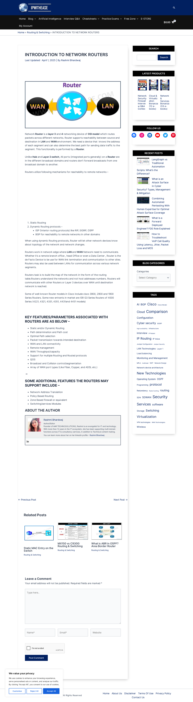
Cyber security (146, 323)
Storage (140, 411)
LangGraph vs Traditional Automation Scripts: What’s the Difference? (152, 166)
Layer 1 (160, 349)
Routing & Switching (32, 555)
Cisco (152, 304)
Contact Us (138, 697)
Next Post (121, 500)
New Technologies (151, 373)
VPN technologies (143, 422)
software (157, 404)
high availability (142, 328)
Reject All (34, 691)
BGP (143, 304)
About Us (117, 693)
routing (164, 390)
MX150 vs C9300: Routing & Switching (70, 545)
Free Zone (129, 18)
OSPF (160, 379)
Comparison (157, 311)
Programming (142, 385)
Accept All (51, 691)
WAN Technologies (158, 422)
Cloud (141, 312)
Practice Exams (110, 18)
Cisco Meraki (162, 305)
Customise (17, 691)
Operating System (146, 379)
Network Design (160, 363)
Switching (152, 410)
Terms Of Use (145, 693)
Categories (143, 271)
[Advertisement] (73, 73)
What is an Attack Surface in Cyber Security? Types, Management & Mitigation (153, 186)
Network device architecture (150, 368)
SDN (139, 397)
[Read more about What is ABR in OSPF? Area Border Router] (106, 531)
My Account (25, 25)
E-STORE (146, 18)
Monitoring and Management (152, 358)
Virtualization (146, 417)
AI (138, 304)
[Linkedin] (28, 441)
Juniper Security (159, 344)
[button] (174, 7)
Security (160, 396)
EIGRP (159, 323)
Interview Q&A (72, 18)
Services (144, 404)
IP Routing (144, 338)
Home (22, 18)
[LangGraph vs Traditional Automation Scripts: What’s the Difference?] (143, 161)
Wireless (141, 427)
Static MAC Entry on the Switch (38, 549)
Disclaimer (130, 693)
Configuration (145, 317)
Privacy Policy (163, 693)
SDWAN (146, 397)
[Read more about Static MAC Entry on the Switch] (39, 533)
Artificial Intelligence (50, 18)
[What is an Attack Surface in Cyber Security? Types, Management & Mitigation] (143, 180)
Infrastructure (154, 328)
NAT (151, 363)
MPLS (139, 363)
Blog (30, 18)
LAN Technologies (146, 348)
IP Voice (156, 339)
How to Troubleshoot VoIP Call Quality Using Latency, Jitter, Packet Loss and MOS (153, 241)
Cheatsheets (89, 18)
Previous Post (27, 500)
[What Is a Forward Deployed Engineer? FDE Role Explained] (143, 219)
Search (164, 57)
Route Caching (154, 391)
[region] (34, 683)
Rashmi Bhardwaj (97, 435)
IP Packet (152, 333)
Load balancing (144, 353)
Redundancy (142, 391)
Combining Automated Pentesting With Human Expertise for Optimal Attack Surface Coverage (153, 205)
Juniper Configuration (144, 344)
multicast (145, 363)
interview (142, 333)
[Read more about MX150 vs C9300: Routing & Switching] (73, 531)
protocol (156, 384)
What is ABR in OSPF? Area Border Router (105, 545)
